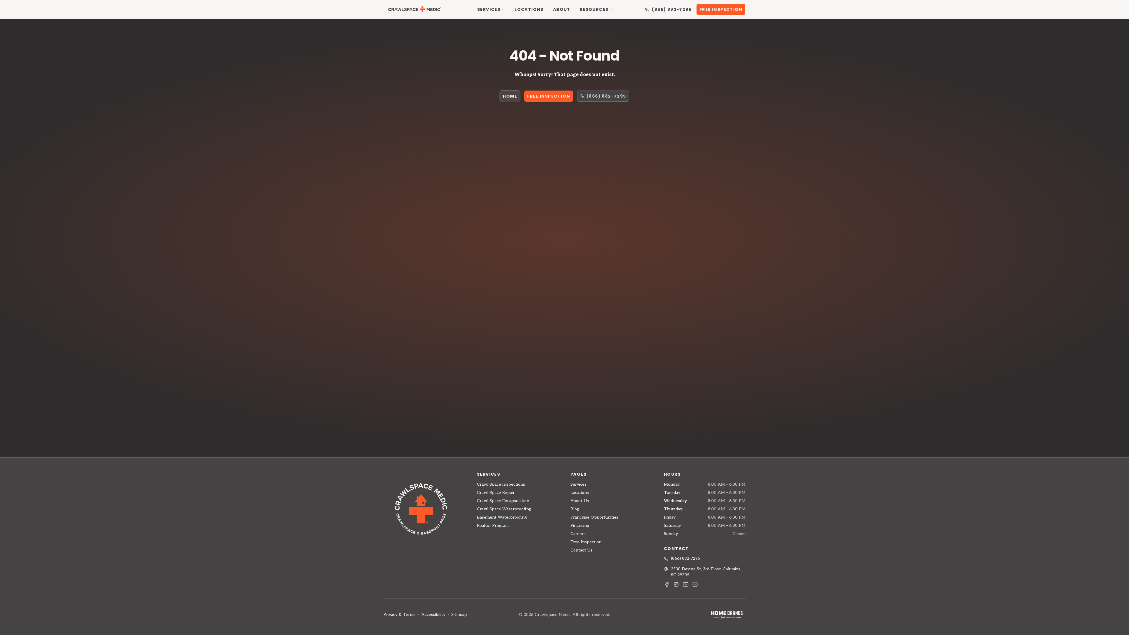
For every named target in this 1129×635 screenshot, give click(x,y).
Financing (579, 525)
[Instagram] (676, 584)
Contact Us (581, 550)
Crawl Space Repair (496, 492)
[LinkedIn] (695, 584)
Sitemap (459, 614)
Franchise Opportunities (594, 517)
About (561, 9)
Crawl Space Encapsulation (503, 500)
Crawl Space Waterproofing (504, 509)
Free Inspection (720, 9)
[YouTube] (686, 584)
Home (510, 96)
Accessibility (433, 614)
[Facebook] (667, 584)
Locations (529, 9)
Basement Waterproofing (502, 517)
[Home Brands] (727, 614)
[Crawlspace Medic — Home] (414, 9)
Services (488, 9)
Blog (574, 509)
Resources (594, 9)
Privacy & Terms (399, 614)
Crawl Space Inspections (501, 484)
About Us (579, 500)
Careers (578, 533)
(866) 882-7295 (672, 9)
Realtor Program (493, 525)
